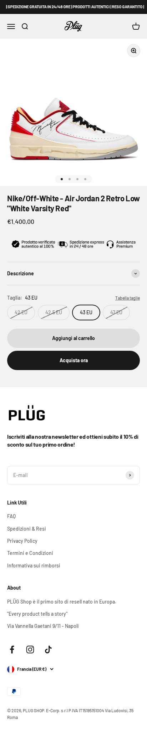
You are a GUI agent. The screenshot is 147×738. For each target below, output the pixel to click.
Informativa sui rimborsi (33, 565)
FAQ (11, 516)
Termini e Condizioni (30, 553)
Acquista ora (74, 360)
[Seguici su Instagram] (30, 649)
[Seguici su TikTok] (48, 649)
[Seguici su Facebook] (12, 649)
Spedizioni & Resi (26, 529)
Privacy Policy (22, 541)
